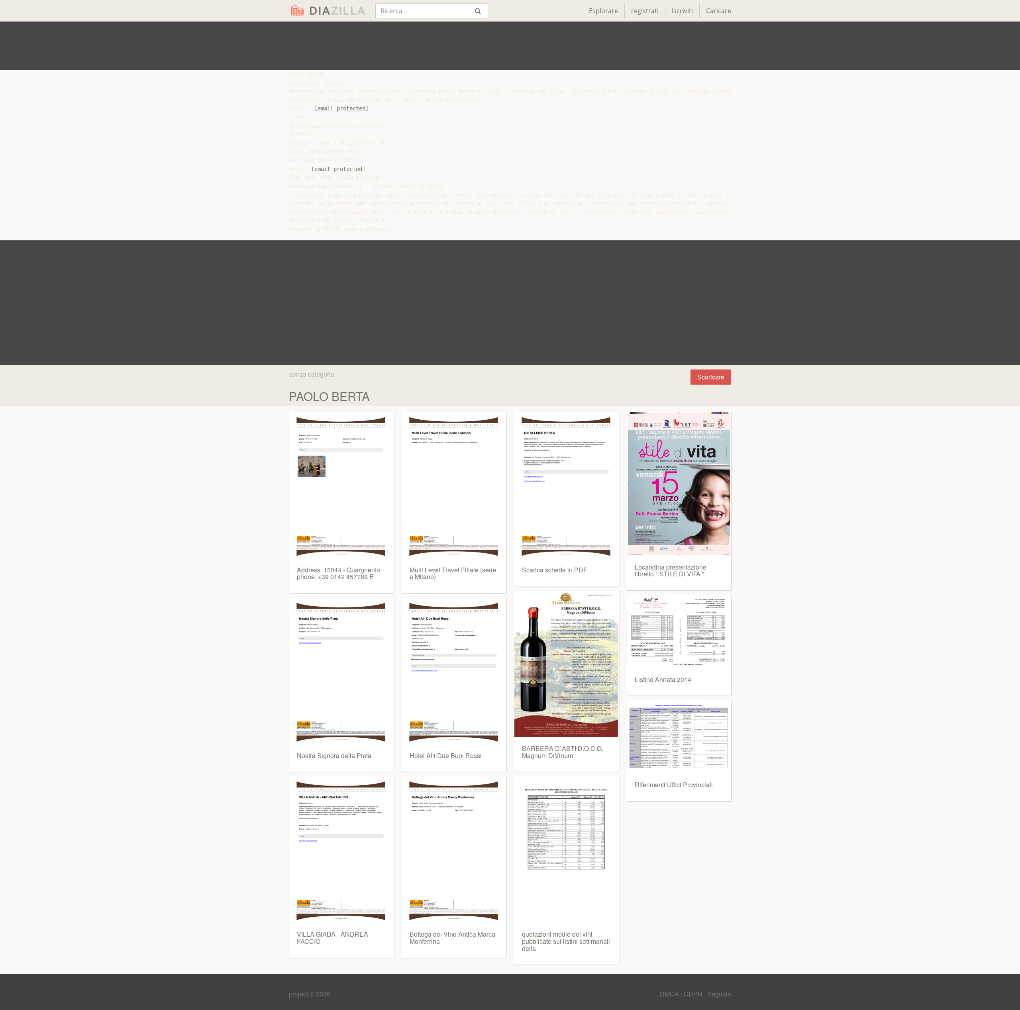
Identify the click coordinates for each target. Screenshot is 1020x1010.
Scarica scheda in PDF (554, 569)
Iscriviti (682, 10)
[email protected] (341, 108)
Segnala (719, 993)
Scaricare (710, 376)
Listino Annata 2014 (663, 679)
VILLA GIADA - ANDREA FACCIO (332, 937)
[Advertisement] (510, 46)
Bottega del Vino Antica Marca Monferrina (452, 937)
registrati (645, 10)
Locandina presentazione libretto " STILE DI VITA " (670, 570)
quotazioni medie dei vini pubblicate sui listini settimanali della (566, 941)
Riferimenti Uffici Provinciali (674, 784)
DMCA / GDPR (682, 993)
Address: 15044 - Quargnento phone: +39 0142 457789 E (338, 573)
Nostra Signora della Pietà (334, 755)
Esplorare (603, 10)
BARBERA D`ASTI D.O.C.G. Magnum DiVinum (562, 752)
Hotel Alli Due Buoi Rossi (446, 755)
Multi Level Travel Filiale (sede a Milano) (453, 573)
